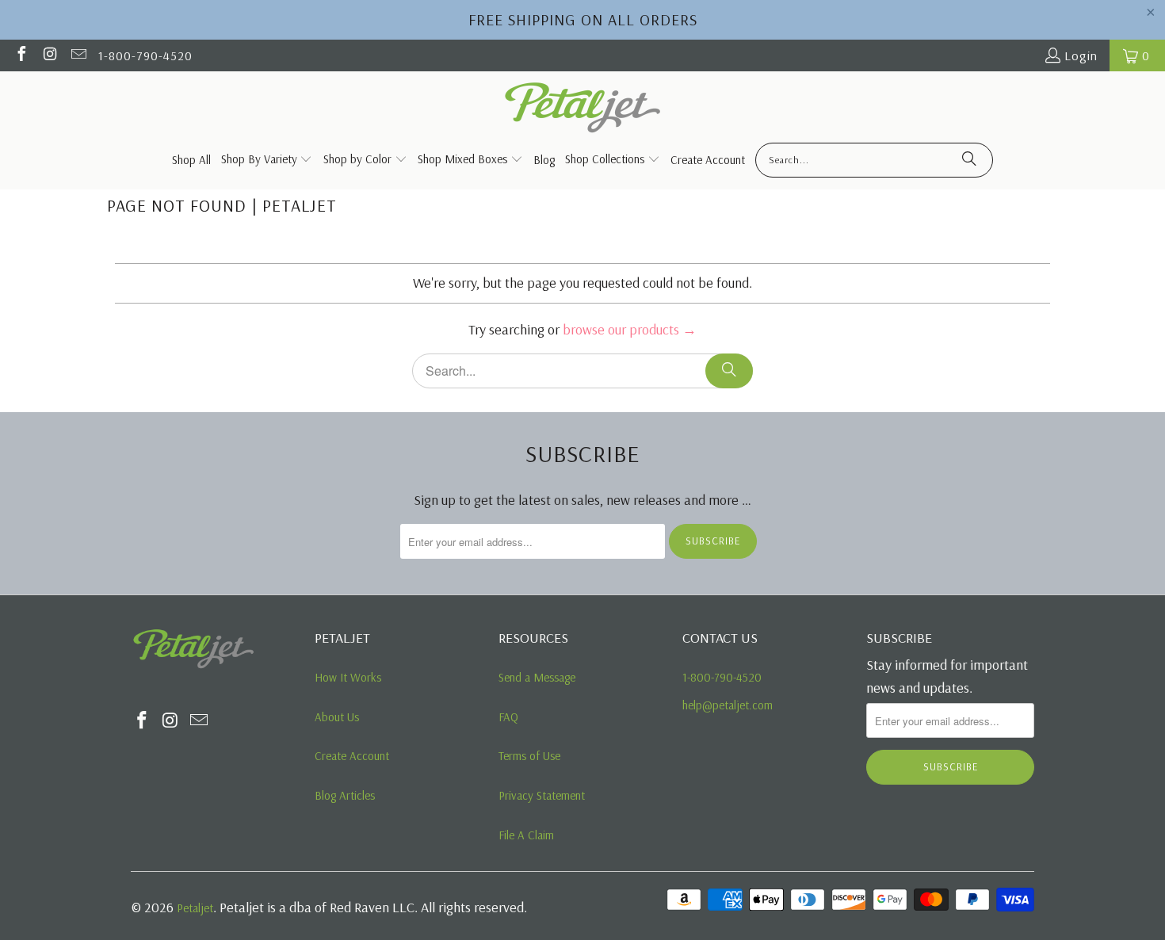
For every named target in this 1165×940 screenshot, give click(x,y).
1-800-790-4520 (145, 55)
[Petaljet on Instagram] (49, 55)
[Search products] (969, 160)
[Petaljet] (583, 109)
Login (1081, 55)
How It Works (348, 677)
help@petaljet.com (727, 705)
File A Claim (526, 835)
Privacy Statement (541, 795)
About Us (337, 716)
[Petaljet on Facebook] (20, 55)
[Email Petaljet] (77, 55)
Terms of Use (529, 755)
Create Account (352, 755)
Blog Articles (345, 795)
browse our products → (630, 329)
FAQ (508, 716)
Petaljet (195, 907)
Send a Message (536, 677)
